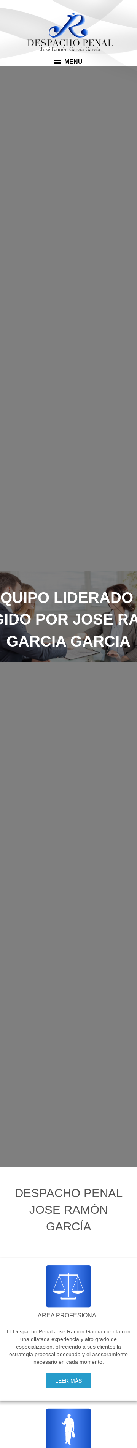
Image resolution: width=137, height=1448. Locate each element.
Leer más (68, 1381)
